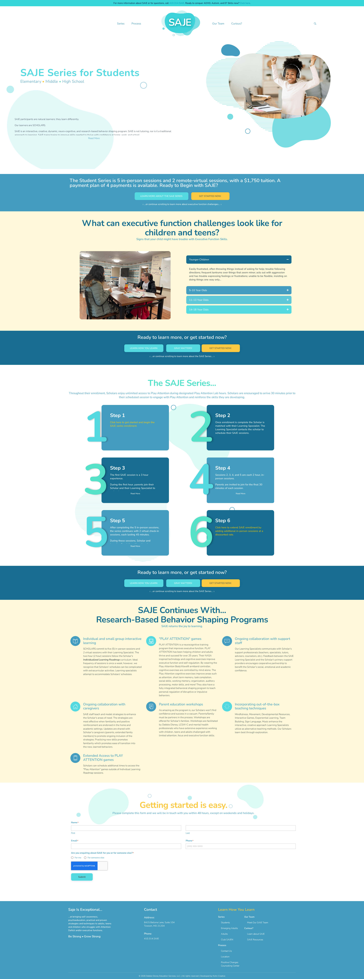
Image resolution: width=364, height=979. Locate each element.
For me (78, 857)
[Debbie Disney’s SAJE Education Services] (181, 23)
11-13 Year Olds (199, 300)
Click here (245, 3)
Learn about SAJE (254, 934)
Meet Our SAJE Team (256, 922)
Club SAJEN (225, 939)
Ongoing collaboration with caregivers (104, 706)
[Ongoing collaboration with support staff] (227, 641)
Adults (223, 934)
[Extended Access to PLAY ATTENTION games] (75, 758)
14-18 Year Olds (199, 309)
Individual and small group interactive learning (112, 640)
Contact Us (225, 951)
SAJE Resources (253, 939)
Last (188, 833)
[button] (238, 259)
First (73, 833)
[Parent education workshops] (151, 707)
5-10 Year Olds (198, 290)
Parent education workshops (181, 704)
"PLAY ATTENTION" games (180, 638)
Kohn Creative (219, 976)
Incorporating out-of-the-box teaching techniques (257, 706)
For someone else (96, 857)
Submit (82, 877)
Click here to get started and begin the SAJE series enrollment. (132, 424)
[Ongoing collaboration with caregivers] (75, 707)
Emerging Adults (228, 928)
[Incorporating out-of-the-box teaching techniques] (227, 707)
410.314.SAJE (176, 3)
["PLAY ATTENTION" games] (151, 641)
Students (224, 922)
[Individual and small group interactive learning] (75, 641)
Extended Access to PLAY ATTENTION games (103, 757)
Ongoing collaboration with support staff (262, 640)
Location (223, 956)
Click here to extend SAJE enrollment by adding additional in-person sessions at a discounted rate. (239, 531)
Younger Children (199, 259)
